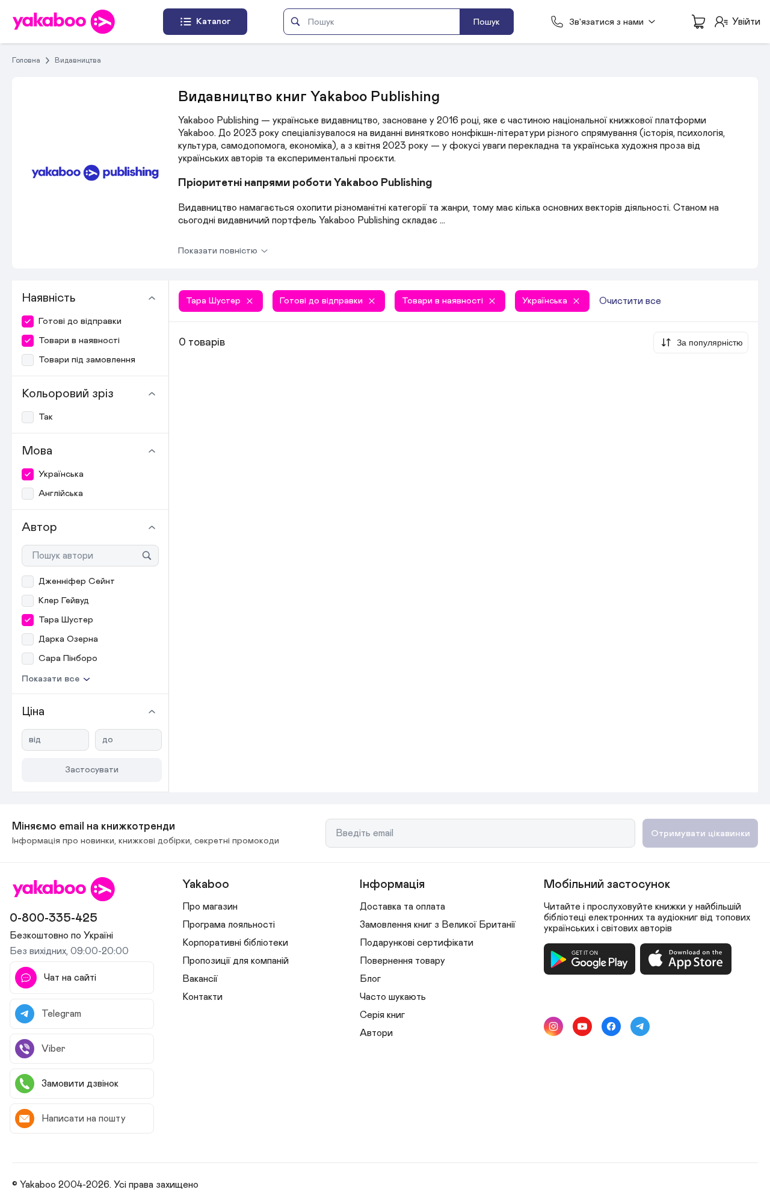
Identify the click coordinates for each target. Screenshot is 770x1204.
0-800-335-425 (53, 918)
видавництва (78, 60)
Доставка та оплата (402, 906)
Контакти (202, 997)
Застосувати (92, 769)
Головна (26, 60)
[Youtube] (582, 1026)
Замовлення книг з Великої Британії (438, 924)
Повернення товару (402, 961)
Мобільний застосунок (607, 884)
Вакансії (200, 979)
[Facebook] (611, 1026)
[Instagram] (553, 1026)
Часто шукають (393, 997)
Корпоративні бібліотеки (235, 943)
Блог (370, 979)
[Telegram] (640, 1026)
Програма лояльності (228, 924)
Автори (376, 1033)
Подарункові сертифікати (416, 943)
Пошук (486, 21)
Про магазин (210, 906)
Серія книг (382, 1015)
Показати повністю (217, 250)
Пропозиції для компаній (235, 961)
